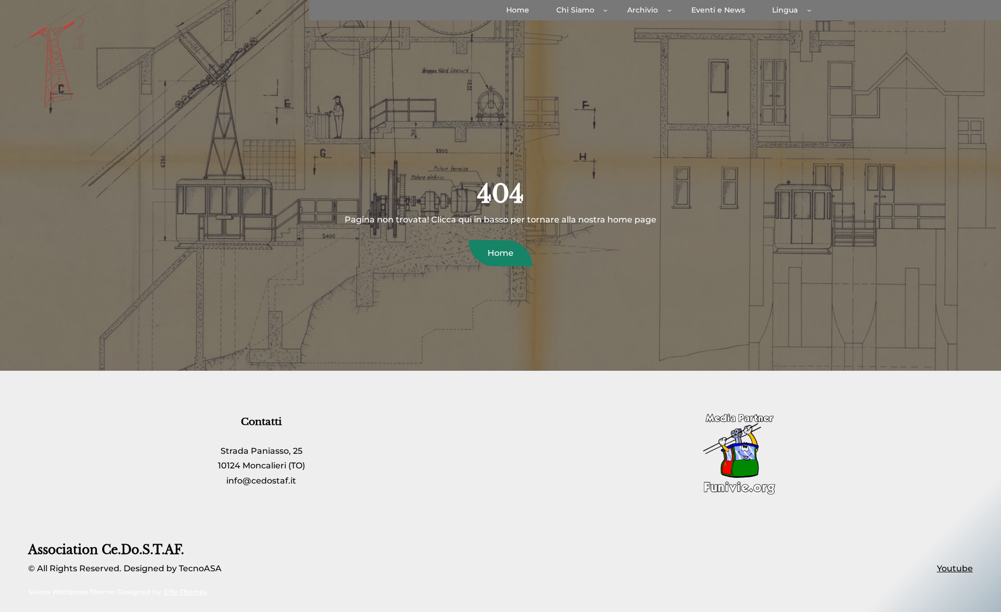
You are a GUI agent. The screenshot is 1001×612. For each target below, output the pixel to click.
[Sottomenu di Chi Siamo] (605, 10)
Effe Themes (185, 592)
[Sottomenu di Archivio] (669, 10)
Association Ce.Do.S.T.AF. (106, 550)
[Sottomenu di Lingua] (809, 10)
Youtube (955, 568)
